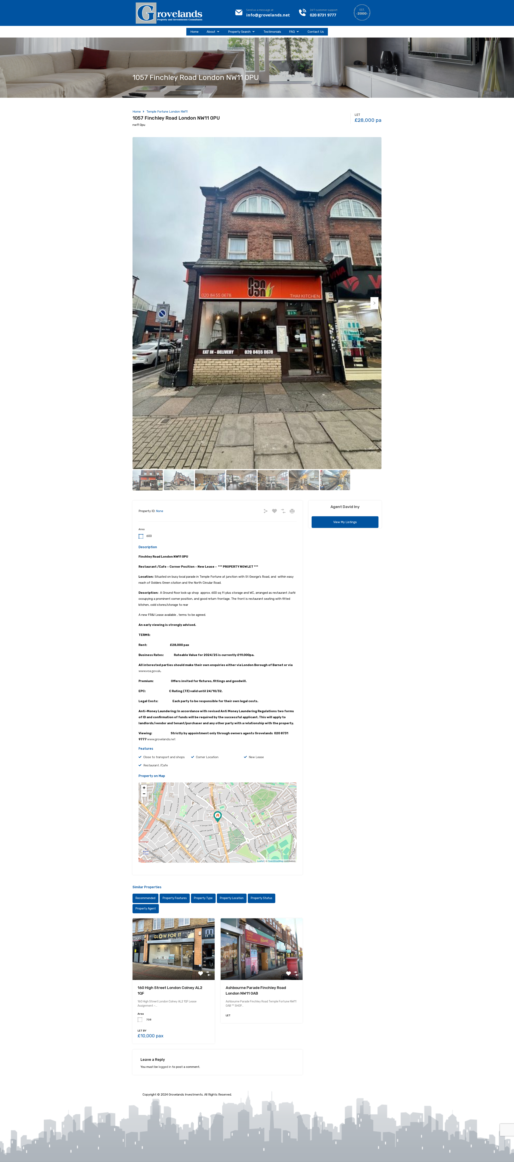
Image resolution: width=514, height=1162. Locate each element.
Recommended (145, 898)
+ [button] (144, 787)
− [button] (144, 793)
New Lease (256, 757)
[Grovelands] (170, 13)
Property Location (232, 898)
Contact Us (316, 32)
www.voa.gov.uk (149, 671)
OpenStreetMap (275, 861)
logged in (165, 1067)
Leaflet (260, 861)
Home (194, 32)
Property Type (203, 898)
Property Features (175, 898)
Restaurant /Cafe (155, 765)
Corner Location (207, 757)
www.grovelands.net (161, 739)
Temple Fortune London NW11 (167, 111)
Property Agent (146, 908)
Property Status (261, 898)
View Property (174, 967)
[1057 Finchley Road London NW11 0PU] (217, 817)
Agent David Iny (345, 506)
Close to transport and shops (164, 757)
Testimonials (272, 32)
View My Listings (345, 522)
